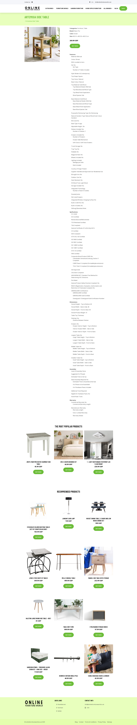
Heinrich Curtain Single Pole (68, 676)
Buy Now (75, 46)
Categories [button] (49, 8)
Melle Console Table (68, 578)
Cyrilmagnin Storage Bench (99, 627)
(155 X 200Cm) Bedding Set (68, 462)
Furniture (80, 28)
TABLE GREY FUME (68, 627)
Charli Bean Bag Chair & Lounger (98, 676)
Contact (81, 722)
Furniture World (62, 8)
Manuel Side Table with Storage (98, 578)
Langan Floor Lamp (68, 518)
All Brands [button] (107, 8)
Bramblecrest (62, 704)
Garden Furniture (77, 8)
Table (85, 28)
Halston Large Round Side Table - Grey (38, 618)
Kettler (60, 711)
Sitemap (109, 722)
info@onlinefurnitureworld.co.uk (103, 2)
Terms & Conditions (91, 722)
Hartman (60, 708)
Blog (116, 8)
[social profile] (32, 2)
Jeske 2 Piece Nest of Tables (38, 578)
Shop (123, 8)
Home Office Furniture (93, 8)
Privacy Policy (102, 722)
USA (92, 2)
